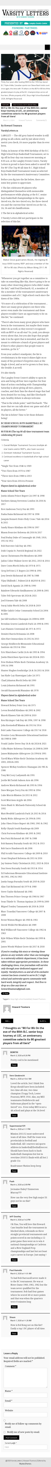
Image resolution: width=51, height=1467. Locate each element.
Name (9, 1391)
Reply (14, 1065)
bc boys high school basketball (20, 999)
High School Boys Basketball (25, 104)
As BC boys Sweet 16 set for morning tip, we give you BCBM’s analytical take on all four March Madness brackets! (45, 1021)
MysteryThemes (25, 1463)
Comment (10, 1366)
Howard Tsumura (25, 120)
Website (9, 1410)
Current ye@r (11, 1443)
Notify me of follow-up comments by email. (23, 1425)
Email (8, 1401)
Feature (5, 104)
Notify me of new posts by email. (23, 1432)
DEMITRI (14, 1052)
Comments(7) (41, 120)
